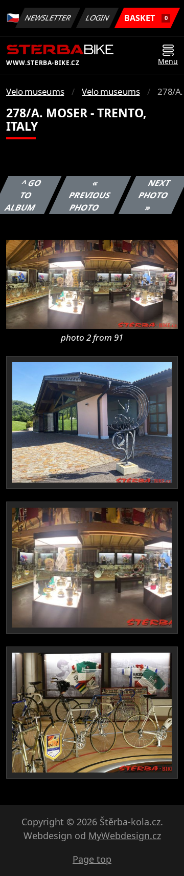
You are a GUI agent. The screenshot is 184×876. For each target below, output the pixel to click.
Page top (92, 859)
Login (97, 18)
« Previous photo (89, 195)
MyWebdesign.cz (124, 835)
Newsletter (48, 18)
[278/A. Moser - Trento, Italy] (92, 283)
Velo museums (35, 91)
